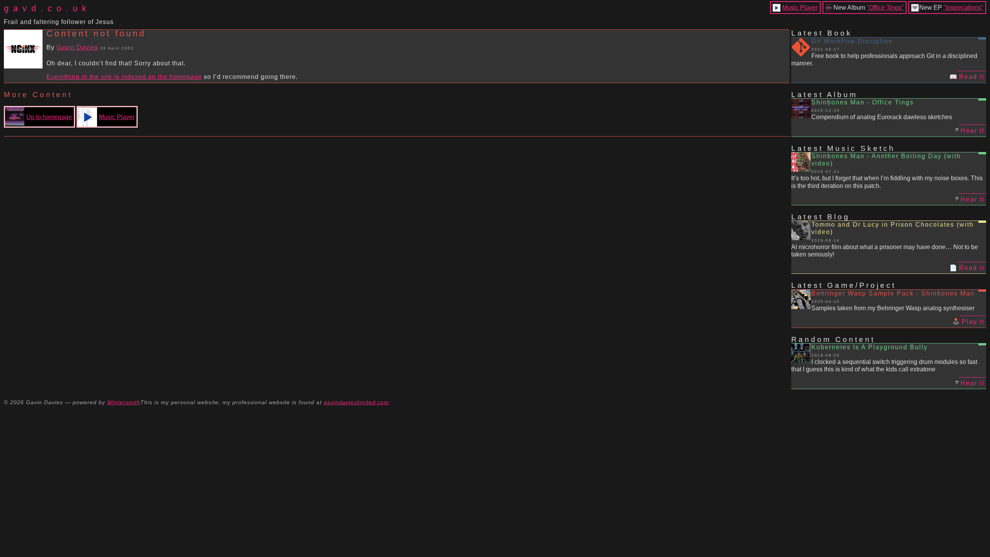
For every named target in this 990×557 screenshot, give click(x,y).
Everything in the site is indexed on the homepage (124, 76)
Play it (973, 321)
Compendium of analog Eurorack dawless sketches (881, 117)
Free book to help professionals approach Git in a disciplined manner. (884, 60)
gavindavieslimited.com (356, 402)
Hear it (972, 130)
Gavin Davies (77, 47)
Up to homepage (49, 117)
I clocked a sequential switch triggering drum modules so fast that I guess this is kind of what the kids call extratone (884, 365)
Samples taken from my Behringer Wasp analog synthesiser (893, 308)
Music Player (800, 7)
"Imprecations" (963, 7)
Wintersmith (123, 402)
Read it (971, 76)
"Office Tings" (885, 7)
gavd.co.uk (47, 8)
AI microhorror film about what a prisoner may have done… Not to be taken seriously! (884, 251)
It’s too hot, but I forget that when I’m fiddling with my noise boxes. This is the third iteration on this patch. (887, 182)
